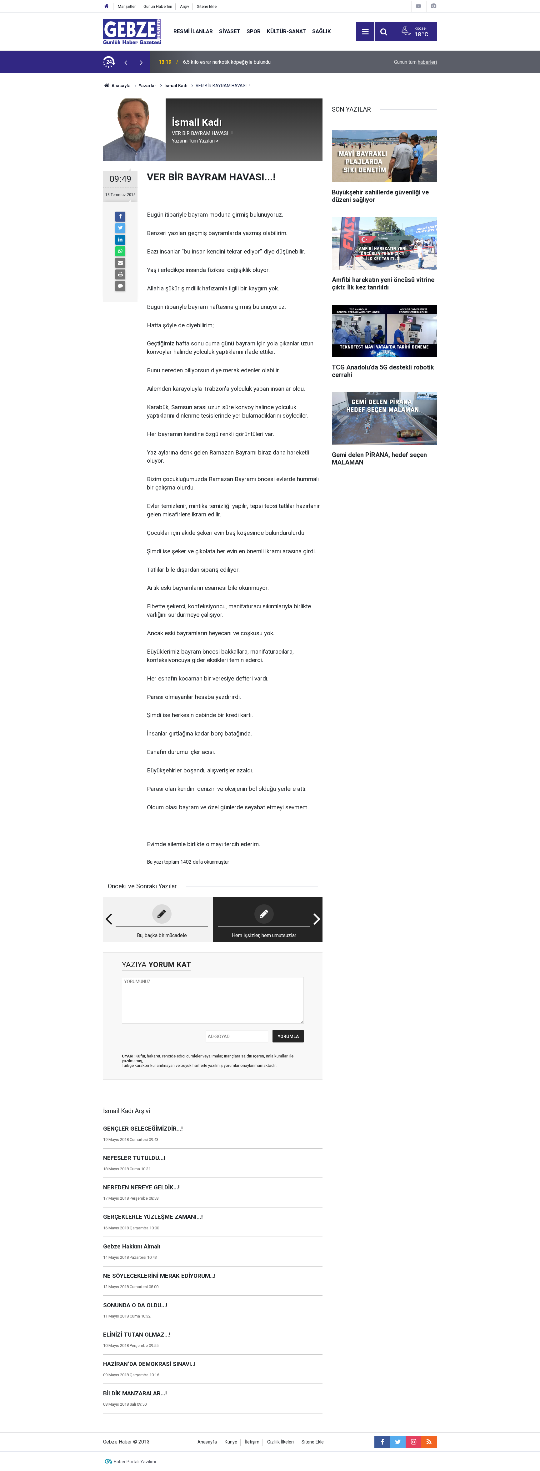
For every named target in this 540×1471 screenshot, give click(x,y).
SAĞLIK (321, 31)
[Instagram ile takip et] (413, 1442)
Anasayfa (121, 85)
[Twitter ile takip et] (398, 1442)
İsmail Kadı (176, 85)
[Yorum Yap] (120, 286)
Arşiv (184, 6)
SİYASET (229, 31)
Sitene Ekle (207, 6)
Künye (231, 1442)
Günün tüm (415, 62)
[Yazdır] (120, 274)
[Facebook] (120, 217)
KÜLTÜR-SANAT (286, 31)
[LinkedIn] (120, 240)
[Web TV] (418, 6)
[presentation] (125, 62)
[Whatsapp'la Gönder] (120, 251)
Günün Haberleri (157, 6)
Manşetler (127, 6)
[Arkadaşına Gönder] (120, 263)
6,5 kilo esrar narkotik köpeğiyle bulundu (227, 62)
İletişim (252, 1442)
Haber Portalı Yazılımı (135, 1461)
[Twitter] (120, 228)
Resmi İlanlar (193, 31)
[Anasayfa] (106, 6)
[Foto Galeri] (433, 6)
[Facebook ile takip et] (382, 1442)
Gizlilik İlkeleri (280, 1442)
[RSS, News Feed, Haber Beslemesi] (429, 1442)
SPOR (254, 31)
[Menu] (365, 32)
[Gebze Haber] (132, 31)
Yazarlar (147, 85)
